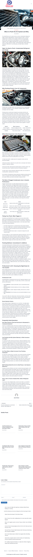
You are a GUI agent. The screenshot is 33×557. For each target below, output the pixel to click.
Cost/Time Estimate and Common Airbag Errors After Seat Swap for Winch (7, 427)
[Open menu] (31, 3)
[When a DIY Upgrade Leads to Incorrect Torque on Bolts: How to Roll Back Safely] (2, 522)
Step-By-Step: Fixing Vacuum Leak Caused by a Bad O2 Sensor (7, 467)
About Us (5, 550)
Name (2, 497)
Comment (3, 484)
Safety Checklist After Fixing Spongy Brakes (25, 405)
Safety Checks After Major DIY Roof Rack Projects (14, 514)
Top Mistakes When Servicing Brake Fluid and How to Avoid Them (8, 447)
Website (24, 497)
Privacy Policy (26, 550)
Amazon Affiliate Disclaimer (13, 550)
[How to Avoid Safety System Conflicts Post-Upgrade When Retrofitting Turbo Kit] (2, 534)
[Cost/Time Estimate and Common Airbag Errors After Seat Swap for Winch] (2, 511)
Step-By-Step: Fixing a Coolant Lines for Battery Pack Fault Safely (24, 427)
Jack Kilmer (17, 33)
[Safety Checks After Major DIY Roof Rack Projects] (2, 515)
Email (13, 497)
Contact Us (21, 550)
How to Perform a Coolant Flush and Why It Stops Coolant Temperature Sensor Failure (25, 467)
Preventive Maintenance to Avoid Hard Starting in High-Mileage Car (8, 405)
